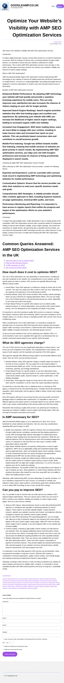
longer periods (40, 584)
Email (4, 625)
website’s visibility (32, 588)
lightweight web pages (21, 584)
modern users (11, 586)
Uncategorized (6, 575)
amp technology (24, 578)
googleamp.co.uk (25, 5)
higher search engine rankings (48, 580)
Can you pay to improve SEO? (16, 267)
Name (4, 618)
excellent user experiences (9, 580)
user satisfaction (22, 588)
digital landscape (34, 578)
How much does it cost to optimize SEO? (20, 260)
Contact (60, 6)
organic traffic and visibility (42, 586)
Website (4, 632)
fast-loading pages (23, 580)
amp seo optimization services (10, 578)
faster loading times (34, 580)
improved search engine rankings (11, 582)
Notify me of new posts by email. (13, 649)
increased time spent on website (30, 582)
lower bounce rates (50, 584)
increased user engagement (47, 582)
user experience (12, 588)
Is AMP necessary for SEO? (15, 265)
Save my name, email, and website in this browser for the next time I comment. (25, 639)
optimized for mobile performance (25, 586)
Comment (5, 601)
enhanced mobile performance (47, 578)
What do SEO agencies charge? (17, 263)
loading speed (32, 584)
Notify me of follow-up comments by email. (16, 646)
